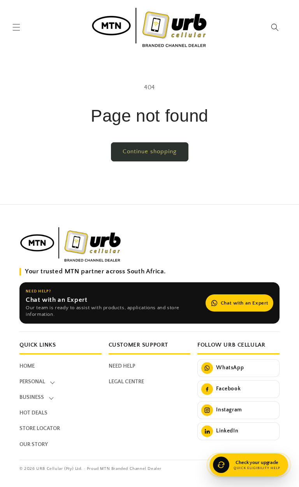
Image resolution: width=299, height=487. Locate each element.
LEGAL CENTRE (126, 382)
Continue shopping (150, 151)
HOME (27, 366)
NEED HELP (122, 366)
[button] (16, 27)
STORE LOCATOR (39, 429)
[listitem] (238, 368)
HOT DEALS (33, 413)
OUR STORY (33, 445)
